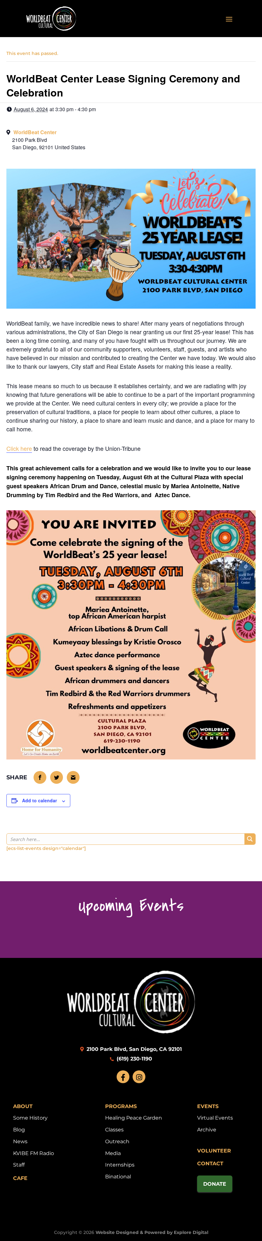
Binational (118, 1177)
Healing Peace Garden (133, 1118)
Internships (120, 1165)
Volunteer (214, 1151)
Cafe (20, 1178)
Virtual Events (215, 1118)
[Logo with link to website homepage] (131, 1032)
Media (113, 1153)
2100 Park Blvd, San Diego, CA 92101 (133, 1049)
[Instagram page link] (139, 1076)
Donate (214, 1184)
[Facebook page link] (123, 1076)
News (20, 1141)
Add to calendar (39, 800)
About (23, 1106)
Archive (206, 1130)
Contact (210, 1163)
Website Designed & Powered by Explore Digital (152, 1232)
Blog (19, 1130)
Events (208, 1106)
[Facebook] (40, 777)
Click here (19, 448)
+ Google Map (131, 142)
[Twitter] (57, 777)
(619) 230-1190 (133, 1059)
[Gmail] (73, 777)
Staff (19, 1165)
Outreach (117, 1141)
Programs (121, 1106)
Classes (114, 1130)
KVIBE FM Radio (33, 1153)
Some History (30, 1118)
